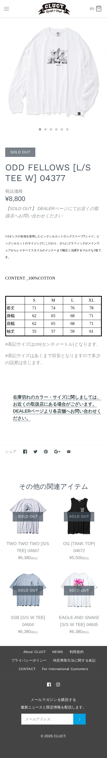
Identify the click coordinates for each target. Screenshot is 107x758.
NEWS (57, 652)
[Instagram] (58, 684)
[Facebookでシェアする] (25, 452)
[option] (53, 71)
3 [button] (50, 130)
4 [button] (56, 130)
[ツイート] (35, 452)
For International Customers (65, 669)
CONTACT (27, 669)
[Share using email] (69, 452)
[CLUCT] (53, 9)
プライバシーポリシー (29, 660)
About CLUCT (34, 652)
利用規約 (77, 652)
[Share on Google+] (57, 452)
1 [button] (39, 130)
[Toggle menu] (6, 8)
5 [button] (61, 130)
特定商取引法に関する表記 (74, 660)
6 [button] (67, 130)
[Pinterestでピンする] (46, 452)
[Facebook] (49, 684)
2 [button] (45, 130)
